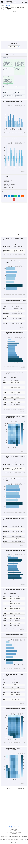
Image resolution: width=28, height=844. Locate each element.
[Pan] (13, 105)
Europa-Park (8, 5)
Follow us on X (14, 827)
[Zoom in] (16, 105)
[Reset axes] (22, 105)
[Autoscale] (20, 105)
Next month (21, 51)
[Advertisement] (14, 26)
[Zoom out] (18, 105)
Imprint (10, 826)
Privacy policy (16, 826)
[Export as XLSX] (24, 105)
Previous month (7, 51)
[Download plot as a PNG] (9, 105)
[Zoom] (11, 105)
